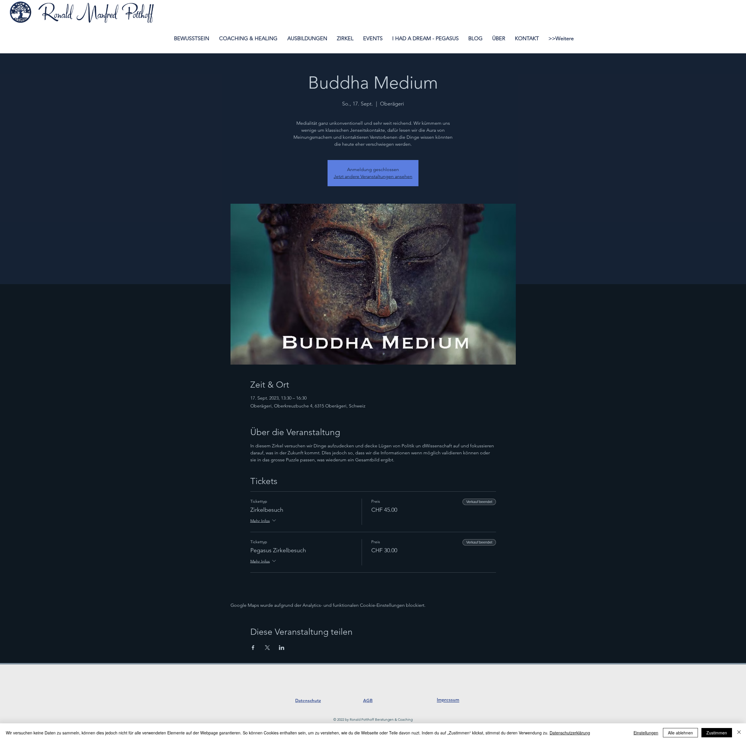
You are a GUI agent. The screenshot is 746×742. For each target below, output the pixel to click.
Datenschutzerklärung (570, 733)
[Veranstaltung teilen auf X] (267, 647)
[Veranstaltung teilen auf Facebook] (253, 647)
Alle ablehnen (680, 733)
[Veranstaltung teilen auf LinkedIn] (281, 647)
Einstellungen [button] (646, 733)
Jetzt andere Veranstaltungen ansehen (373, 176)
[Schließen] (739, 732)
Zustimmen (716, 733)
